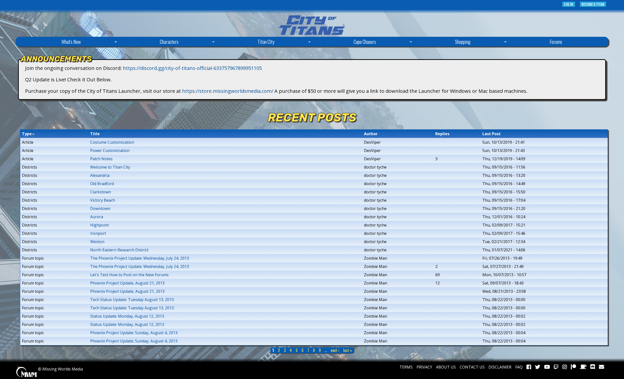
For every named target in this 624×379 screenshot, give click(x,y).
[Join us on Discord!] (592, 367)
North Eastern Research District (119, 250)
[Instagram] (564, 367)
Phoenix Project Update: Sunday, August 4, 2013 (133, 332)
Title (95, 133)
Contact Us (472, 367)
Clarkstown (100, 192)
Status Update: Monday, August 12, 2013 (127, 316)
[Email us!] (601, 367)
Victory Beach (102, 200)
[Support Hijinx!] (573, 367)
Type (27, 133)
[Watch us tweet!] (537, 367)
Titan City (246, 42)
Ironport (98, 233)
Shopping (443, 42)
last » (347, 350)
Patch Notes (101, 158)
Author (371, 133)
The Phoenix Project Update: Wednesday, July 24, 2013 (139, 258)
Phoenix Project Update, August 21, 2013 (127, 283)
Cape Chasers (345, 42)
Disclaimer (499, 367)
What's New (51, 42)
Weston (97, 241)
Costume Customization (112, 142)
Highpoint (99, 225)
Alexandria (99, 175)
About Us (446, 367)
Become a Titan (593, 4)
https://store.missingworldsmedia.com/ (227, 91)
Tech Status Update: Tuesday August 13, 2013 (132, 299)
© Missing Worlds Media (60, 369)
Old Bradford (102, 183)
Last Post (491, 133)
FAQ (519, 367)
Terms (406, 367)
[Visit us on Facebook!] (528, 367)
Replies (442, 133)
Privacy (424, 367)
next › (335, 350)
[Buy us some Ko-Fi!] (583, 367)
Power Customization (109, 150)
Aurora (96, 216)
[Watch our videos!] (547, 367)
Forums (556, 41)
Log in (568, 4)
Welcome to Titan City (110, 167)
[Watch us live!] (556, 367)
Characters (149, 42)
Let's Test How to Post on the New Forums (129, 274)
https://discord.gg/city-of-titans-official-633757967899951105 (192, 68)
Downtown (100, 208)
